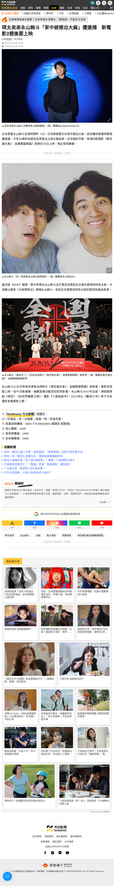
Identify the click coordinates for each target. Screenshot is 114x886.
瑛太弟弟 (9, 535)
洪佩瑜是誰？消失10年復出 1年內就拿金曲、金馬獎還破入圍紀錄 (20, 594)
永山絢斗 (24, 535)
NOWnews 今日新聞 (20, 414)
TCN (61, 13)
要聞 (38, 7)
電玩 (93, 7)
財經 (77, 7)
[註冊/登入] (110, 3)
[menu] (111, 7)
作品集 (102, 502)
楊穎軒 (9, 39)
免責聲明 (48, 836)
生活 (85, 7)
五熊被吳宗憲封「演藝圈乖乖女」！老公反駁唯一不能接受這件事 (56, 716)
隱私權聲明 (61, 836)
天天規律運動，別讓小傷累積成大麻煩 (92, 593)
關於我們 (57, 841)
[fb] (45, 853)
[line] (60, 853)
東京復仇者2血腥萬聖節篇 (90, 535)
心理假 (87, 13)
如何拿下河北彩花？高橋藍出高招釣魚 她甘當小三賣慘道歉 (56, 752)
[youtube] (67, 853)
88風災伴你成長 (32, 13)
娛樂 (54, 8)
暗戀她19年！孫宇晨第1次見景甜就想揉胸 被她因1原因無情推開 (92, 630)
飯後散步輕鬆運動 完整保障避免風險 (93, 715)
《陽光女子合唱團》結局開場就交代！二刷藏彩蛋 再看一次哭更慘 (29, 680)
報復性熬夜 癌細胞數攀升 (17, 629)
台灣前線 (74, 13)
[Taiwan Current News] (92, 3)
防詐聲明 (37, 836)
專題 (46, 7)
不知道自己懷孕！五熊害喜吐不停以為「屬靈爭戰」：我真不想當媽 (92, 752)
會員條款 (45, 841)
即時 (30, 7)
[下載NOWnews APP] (98, 3)
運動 (62, 7)
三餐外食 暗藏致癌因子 (71, 679)
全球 (69, 7)
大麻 (38, 535)
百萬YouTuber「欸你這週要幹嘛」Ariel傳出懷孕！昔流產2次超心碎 (20, 716)
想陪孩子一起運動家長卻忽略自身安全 (24, 801)
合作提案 (68, 841)
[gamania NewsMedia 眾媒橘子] (57, 865)
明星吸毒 (66, 535)
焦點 (22, 7)
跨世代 (49, 13)
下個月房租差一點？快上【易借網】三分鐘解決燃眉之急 (84, 802)
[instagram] (53, 853)
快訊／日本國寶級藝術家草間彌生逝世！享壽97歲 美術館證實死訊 (56, 594)
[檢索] (104, 3)
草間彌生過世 (9, 8)
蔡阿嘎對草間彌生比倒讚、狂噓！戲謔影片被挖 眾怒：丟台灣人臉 (56, 630)
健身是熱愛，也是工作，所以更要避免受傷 (19, 752)
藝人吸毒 (51, 535)
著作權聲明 (75, 836)
